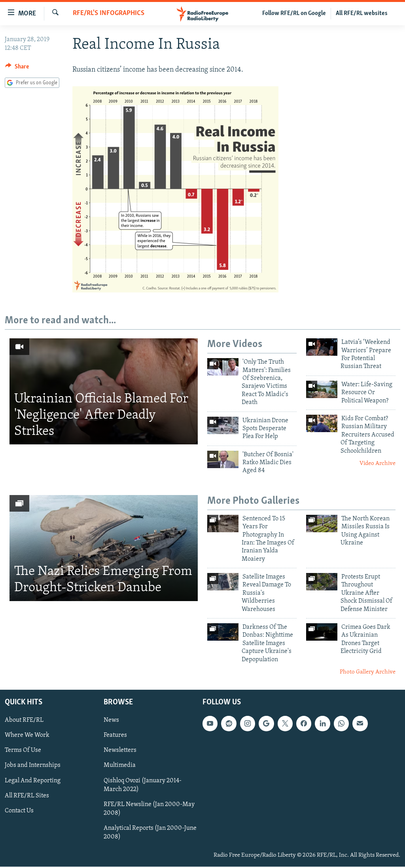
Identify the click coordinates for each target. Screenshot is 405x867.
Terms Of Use (23, 750)
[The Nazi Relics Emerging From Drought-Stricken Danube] (103, 548)
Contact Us (19, 811)
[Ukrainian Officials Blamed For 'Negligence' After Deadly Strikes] (103, 391)
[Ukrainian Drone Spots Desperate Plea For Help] (222, 425)
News (111, 720)
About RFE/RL (24, 720)
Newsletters (120, 750)
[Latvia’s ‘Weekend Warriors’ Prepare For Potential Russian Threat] (321, 347)
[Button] (17, 68)
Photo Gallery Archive (368, 672)
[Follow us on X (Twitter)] (285, 723)
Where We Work (27, 735)
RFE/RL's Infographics (108, 13)
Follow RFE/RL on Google (294, 13)
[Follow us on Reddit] (228, 723)
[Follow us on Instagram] (247, 723)
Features (115, 735)
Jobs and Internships (33, 766)
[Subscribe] (359, 723)
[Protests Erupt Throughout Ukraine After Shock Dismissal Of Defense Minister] (321, 581)
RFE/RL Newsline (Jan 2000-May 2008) (149, 808)
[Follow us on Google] (266, 723)
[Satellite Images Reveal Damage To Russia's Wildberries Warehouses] (222, 581)
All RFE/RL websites (362, 13)
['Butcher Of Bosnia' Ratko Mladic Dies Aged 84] (222, 459)
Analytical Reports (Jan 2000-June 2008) (150, 832)
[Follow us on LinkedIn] (322, 723)
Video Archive (378, 464)
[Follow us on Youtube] (210, 723)
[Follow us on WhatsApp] (341, 723)
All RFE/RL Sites (27, 796)
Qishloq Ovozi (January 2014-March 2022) (143, 785)
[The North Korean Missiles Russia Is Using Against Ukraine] (321, 523)
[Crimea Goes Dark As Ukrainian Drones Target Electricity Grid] (321, 632)
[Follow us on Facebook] (303, 723)
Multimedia (120, 766)
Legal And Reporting (33, 781)
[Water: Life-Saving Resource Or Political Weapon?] (321, 389)
